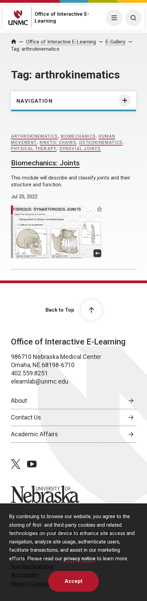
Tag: (35, 49)
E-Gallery (115, 42)
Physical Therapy (33, 148)
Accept (73, 581)
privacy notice (79, 559)
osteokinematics (100, 142)
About (19, 400)
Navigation (34, 101)
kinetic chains (58, 142)
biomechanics (78, 136)
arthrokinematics (34, 136)
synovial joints (80, 148)
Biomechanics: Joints (45, 163)
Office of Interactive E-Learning (61, 42)
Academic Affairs (34, 434)
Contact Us (26, 417)
